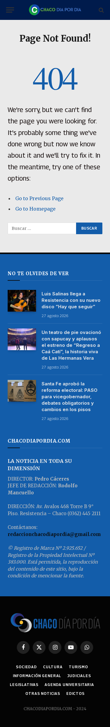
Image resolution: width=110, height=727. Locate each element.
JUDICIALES (79, 675)
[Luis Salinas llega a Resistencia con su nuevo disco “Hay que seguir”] (22, 301)
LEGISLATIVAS (24, 684)
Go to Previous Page (39, 198)
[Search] (100, 10)
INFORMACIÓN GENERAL (37, 675)
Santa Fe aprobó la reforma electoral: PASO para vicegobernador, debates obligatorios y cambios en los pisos (69, 396)
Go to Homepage (35, 209)
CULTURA (53, 667)
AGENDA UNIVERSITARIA (69, 684)
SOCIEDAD (26, 667)
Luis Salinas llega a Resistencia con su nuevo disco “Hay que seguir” (71, 300)
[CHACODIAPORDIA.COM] (55, 10)
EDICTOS (75, 693)
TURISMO (78, 667)
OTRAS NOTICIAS (42, 693)
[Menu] (10, 10)
